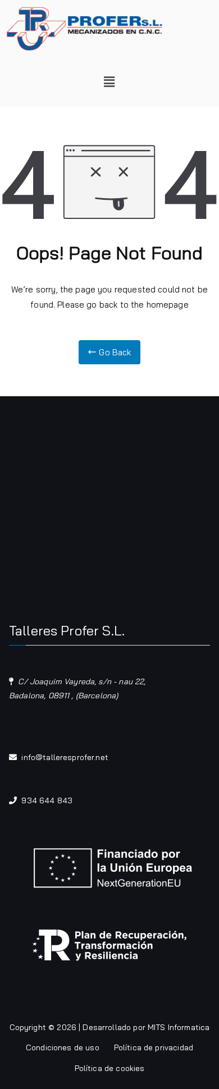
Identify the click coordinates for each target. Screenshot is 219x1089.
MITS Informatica (178, 1027)
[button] (110, 82)
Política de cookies (110, 1068)
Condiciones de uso (62, 1047)
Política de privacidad (153, 1047)
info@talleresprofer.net (64, 757)
